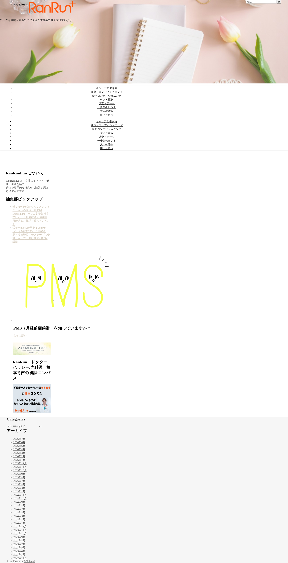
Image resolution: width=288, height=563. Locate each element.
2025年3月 (19, 488)
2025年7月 (19, 481)
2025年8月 (19, 477)
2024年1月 (19, 523)
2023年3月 (19, 554)
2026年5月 (19, 445)
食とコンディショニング (106, 95)
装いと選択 (106, 115)
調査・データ (107, 103)
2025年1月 (19, 491)
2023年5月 (19, 547)
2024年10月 (20, 498)
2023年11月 (20, 530)
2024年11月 (20, 495)
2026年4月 (19, 449)
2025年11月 (20, 467)
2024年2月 (19, 519)
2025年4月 (19, 484)
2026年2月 (19, 456)
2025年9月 (19, 474)
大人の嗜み (106, 111)
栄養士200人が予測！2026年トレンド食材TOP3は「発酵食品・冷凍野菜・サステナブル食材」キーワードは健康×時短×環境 (31, 234)
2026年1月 (19, 460)
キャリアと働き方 (106, 88)
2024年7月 (19, 509)
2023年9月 (19, 537)
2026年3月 (19, 453)
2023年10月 (20, 533)
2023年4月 (19, 551)
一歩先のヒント (106, 107)
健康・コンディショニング (107, 92)
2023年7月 (19, 544)
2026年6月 (19, 442)
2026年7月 (19, 438)
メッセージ (20, 4)
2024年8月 (19, 505)
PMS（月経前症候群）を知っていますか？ (52, 328)
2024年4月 (19, 512)
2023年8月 (19, 540)
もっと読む (20, 335)
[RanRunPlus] (51, 14)
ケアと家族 (106, 99)
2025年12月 (20, 463)
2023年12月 (20, 526)
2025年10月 (20, 470)
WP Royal (29, 561)
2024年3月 (19, 516)
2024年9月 (19, 502)
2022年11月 (20, 558)
